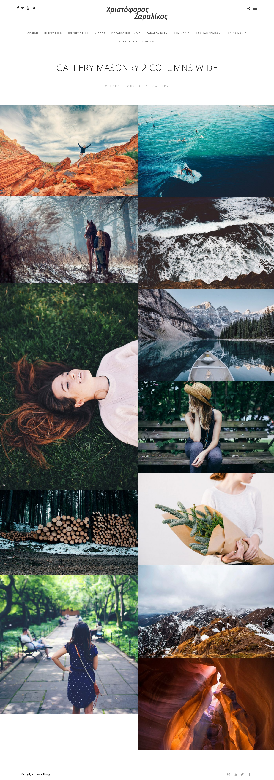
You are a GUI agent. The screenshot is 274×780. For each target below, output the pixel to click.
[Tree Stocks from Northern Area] (69, 532)
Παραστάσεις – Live (125, 33)
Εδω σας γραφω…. (209, 33)
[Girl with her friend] (69, 239)
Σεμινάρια (182, 33)
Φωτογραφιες (78, 33)
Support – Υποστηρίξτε (137, 41)
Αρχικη (32, 33)
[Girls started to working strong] (69, 644)
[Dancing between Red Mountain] (69, 150)
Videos (100, 33)
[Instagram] (33, 8)
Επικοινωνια (237, 33)
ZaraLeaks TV (157, 33)
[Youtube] (28, 8)
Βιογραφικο (53, 33)
